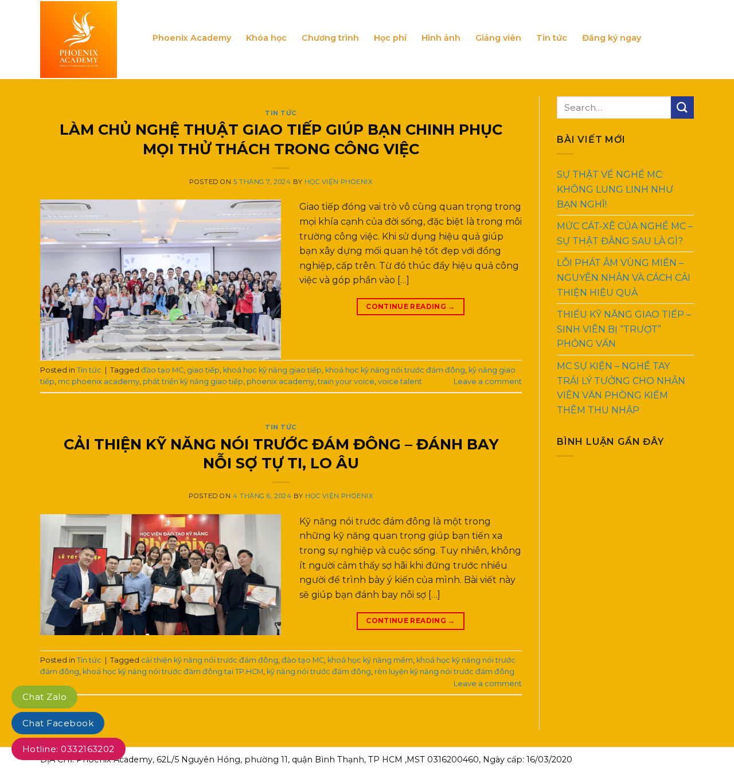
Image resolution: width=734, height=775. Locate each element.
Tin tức (551, 38)
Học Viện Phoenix (338, 182)
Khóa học (266, 38)
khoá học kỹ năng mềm (370, 660)
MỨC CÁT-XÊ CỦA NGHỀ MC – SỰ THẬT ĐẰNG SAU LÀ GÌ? (625, 233)
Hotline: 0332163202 (68, 748)
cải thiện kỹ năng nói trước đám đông (209, 660)
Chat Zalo (44, 696)
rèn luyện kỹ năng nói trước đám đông (444, 671)
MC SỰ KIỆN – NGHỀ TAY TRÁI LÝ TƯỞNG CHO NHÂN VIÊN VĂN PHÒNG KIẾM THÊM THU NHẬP (621, 388)
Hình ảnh (440, 38)
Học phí (390, 38)
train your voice (346, 381)
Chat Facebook (57, 723)
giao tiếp (203, 370)
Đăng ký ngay (611, 38)
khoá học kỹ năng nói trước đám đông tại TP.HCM (173, 671)
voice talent (400, 381)
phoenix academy (280, 381)
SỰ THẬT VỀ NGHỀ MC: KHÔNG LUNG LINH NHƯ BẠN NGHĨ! (615, 189)
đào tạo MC (162, 370)
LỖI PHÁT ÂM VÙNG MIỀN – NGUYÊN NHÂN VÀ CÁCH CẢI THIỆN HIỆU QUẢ (623, 277)
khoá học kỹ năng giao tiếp (272, 370)
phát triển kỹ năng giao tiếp (193, 381)
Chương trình (330, 38)
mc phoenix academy (98, 381)
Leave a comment (488, 381)
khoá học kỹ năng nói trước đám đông (395, 370)
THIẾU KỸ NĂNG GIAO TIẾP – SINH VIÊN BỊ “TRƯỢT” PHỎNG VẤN (624, 329)
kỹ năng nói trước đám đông (319, 671)
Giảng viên (498, 38)
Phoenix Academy (192, 38)
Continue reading (410, 306)
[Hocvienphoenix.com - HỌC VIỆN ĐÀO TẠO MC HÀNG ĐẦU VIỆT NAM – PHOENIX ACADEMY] (87, 39)
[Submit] (682, 107)
